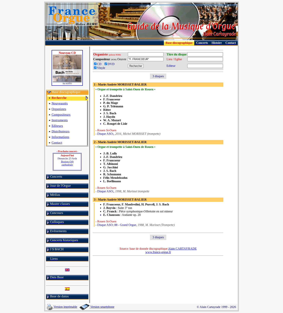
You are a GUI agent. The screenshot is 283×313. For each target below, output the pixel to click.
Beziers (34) (67, 163)
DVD (112, 64)
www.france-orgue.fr (158, 252)
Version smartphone (102, 306)
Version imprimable (65, 306)
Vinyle (101, 68)
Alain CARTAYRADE (182, 248)
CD (100, 64)
